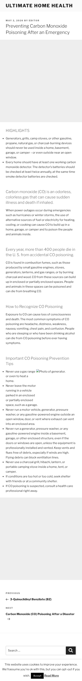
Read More (51, 675)
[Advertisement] (41, 81)
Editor (34, 20)
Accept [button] (37, 675)
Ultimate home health (39, 5)
